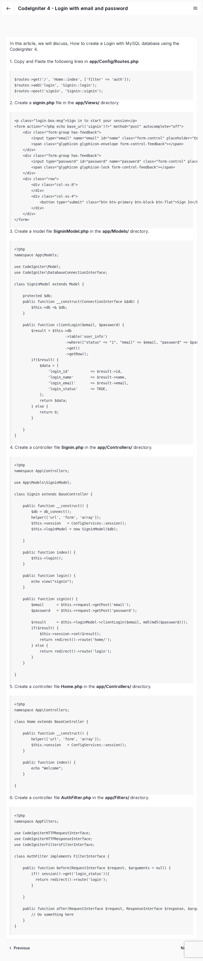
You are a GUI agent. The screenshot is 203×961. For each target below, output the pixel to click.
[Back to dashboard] (8, 8)
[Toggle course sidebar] (195, 8)
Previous (22, 948)
